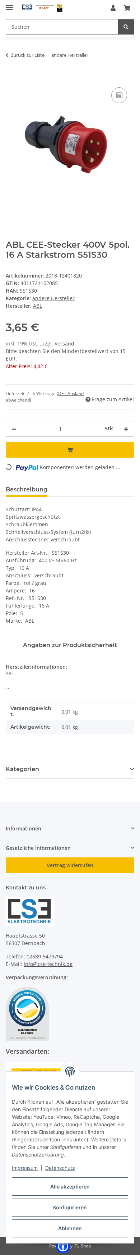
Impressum (25, 1168)
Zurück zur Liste (28, 55)
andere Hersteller (53, 298)
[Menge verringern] (14, 428)
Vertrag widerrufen (70, 865)
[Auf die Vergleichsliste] (119, 95)
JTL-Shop (82, 1246)
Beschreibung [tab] (26, 489)
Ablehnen (70, 1228)
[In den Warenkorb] (11, 78)
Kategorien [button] (22, 769)
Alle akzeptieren (70, 1186)
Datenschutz (60, 1168)
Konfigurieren (70, 1207)
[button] (113, 8)
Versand (64, 343)
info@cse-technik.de (48, 964)
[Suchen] (126, 27)
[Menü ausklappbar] (9, 4)
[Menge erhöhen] (126, 428)
